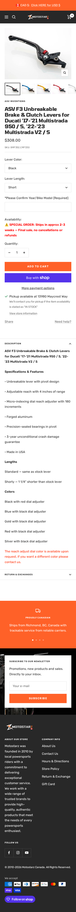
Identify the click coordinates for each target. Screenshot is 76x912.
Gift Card (48, 784)
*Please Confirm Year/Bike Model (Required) (36, 198)
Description (13, 343)
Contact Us (50, 754)
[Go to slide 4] (43, 640)
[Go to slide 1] (32, 640)
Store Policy (50, 769)
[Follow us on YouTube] (26, 852)
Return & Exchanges (19, 574)
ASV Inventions (15, 101)
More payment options (38, 288)
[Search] (14, 17)
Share (9, 321)
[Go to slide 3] (39, 640)
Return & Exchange (56, 776)
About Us (48, 746)
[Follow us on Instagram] (17, 852)
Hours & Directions (55, 761)
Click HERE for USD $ (45, 5)
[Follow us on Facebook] (9, 852)
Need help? (63, 321)
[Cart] (69, 17)
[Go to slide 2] (36, 640)
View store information (23, 313)
